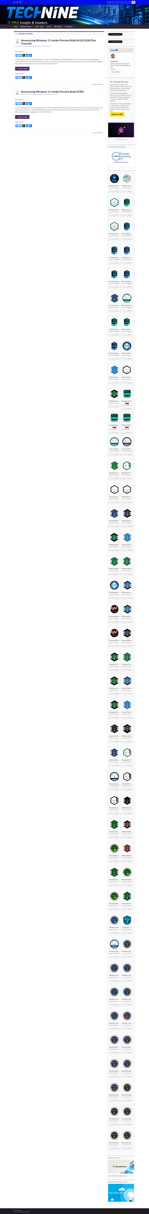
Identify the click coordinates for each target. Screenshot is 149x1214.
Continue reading (22, 68)
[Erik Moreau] (20, 2)
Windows (43, 46)
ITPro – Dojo (39, 26)
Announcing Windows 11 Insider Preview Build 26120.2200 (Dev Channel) (58, 42)
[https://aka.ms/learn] (121, 1167)
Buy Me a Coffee (117, 114)
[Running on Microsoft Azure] (121, 1193)
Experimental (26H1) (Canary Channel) (38, 94)
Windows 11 (49, 46)
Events (49, 26)
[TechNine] (17, 2)
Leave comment (98, 84)
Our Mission (69, 26)
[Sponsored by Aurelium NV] (121, 157)
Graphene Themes (25, 1212)
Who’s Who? (58, 26)
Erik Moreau (19, 46)
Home (16, 26)
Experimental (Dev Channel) (29, 46)
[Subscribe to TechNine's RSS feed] (14, 2)
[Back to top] (145, 1210)
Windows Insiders (26, 26)
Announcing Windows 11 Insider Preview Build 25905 (52, 91)
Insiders (39, 46)
